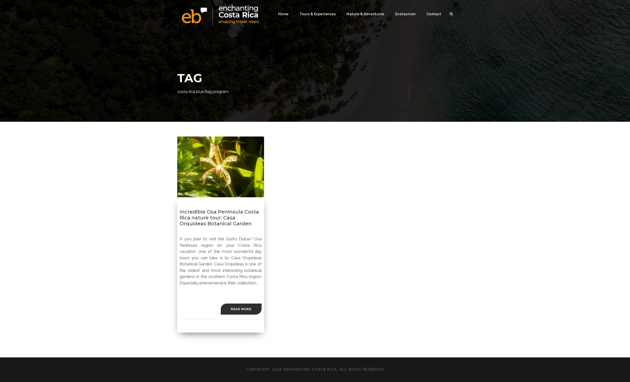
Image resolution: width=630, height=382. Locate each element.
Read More (241, 309)
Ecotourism (405, 14)
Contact (433, 14)
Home (283, 14)
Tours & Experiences (317, 14)
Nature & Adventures (365, 14)
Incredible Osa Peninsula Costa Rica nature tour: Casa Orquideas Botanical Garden (219, 218)
